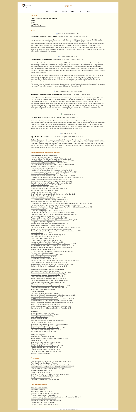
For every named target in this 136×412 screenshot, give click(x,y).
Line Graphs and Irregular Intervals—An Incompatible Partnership (51, 227)
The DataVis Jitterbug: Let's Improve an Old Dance (46, 161)
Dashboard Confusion (37, 353)
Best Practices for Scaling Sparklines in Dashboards (47, 194)
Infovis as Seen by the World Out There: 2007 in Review (48, 246)
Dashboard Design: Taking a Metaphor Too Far (45, 328)
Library (73, 11)
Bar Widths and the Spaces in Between (43, 166)
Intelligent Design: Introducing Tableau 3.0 (44, 255)
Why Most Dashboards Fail (39, 388)
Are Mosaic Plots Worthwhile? (40, 185)
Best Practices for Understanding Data (43, 302)
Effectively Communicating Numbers (42, 380)
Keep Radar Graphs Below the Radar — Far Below (46, 324)
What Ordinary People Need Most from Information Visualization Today (52, 231)
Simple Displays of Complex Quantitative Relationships (48, 273)
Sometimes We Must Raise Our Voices (43, 225)
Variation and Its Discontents (40, 187)
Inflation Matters (36, 236)
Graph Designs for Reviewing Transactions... (44, 276)
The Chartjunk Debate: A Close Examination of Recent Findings (50, 205)
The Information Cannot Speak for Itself (43, 351)
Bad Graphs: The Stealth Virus (40, 331)
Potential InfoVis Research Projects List (43, 395)
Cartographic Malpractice (38, 222)
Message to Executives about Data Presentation (46, 400)
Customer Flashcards (37, 287)
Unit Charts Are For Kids (38, 209)
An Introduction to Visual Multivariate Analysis (45, 282)
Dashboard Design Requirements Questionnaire (45, 393)
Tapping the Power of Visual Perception (43, 347)
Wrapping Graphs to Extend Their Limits (43, 188)
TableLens (34, 284)
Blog (80, 11)
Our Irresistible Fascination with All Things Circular (46, 212)
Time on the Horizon (37, 233)
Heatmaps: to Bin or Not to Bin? (40, 157)
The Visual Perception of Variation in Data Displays (46, 164)
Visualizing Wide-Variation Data (40, 170)
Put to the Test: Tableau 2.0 (39, 336)
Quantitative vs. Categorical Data (41, 326)
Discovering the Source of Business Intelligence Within (48, 308)
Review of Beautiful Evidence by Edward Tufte (45, 278)
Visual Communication (38, 372)
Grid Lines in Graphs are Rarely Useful (43, 329)
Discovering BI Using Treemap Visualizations (45, 295)
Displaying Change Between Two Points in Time (45, 183)
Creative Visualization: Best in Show (42, 315)
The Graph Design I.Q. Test (39, 253)
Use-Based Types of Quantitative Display (43, 199)
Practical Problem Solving (39, 404)
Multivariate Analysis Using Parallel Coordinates (45, 275)
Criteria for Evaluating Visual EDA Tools (43, 198)
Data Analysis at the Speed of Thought (43, 342)
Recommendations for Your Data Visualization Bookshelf (48, 300)
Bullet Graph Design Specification (41, 391)
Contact (88, 11)
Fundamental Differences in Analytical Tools (44, 218)
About (55, 11)
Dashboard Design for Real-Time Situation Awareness (47, 365)
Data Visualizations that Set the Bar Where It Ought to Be (48, 264)
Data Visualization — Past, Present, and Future (45, 368)
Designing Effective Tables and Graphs (43, 402)
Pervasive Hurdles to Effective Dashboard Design (46, 262)
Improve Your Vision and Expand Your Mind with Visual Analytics (51, 367)
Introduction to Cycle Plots (39, 242)
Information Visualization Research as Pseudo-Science (48, 172)
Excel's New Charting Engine (40, 289)
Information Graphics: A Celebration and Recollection (47, 260)
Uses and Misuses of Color (39, 313)
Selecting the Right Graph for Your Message (44, 346)
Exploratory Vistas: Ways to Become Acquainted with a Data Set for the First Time (56, 203)
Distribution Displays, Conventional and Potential (46, 181)
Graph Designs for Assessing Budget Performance (46, 280)
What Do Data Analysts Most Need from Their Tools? (47, 175)
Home (47, 11)
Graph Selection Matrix (38, 389)
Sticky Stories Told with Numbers (41, 258)
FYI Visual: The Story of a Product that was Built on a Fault (49, 251)
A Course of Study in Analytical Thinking (43, 174)
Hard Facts (34, 291)
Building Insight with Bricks (39, 190)
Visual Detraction (36, 340)
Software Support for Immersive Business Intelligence (47, 286)
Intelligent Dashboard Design (39, 317)
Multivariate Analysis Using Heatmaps (42, 271)
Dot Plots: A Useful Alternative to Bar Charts (44, 299)
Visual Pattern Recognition (39, 370)
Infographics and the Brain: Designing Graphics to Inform (48, 397)
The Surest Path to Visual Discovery (42, 293)
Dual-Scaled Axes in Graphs (39, 238)
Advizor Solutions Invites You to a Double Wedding (46, 338)
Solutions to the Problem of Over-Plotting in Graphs (46, 229)
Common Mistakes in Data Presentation (43, 349)
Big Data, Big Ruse (37, 196)
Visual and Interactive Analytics (40, 378)
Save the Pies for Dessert (39, 249)
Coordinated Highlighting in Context (41, 211)
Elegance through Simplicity (39, 344)
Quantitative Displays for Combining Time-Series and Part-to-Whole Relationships (56, 207)
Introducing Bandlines (37, 192)
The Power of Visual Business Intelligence (44, 297)
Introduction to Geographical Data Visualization (45, 223)
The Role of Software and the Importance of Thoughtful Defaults (50, 244)
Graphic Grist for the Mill (38, 322)
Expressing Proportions (38, 168)
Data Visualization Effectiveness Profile (43, 163)
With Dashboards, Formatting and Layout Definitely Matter (49, 361)
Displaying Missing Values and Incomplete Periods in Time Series (51, 177)
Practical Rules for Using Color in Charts (43, 240)
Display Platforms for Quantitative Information (45, 179)
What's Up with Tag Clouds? (39, 234)
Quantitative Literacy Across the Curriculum (44, 214)
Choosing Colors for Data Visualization (43, 306)
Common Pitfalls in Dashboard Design (42, 376)
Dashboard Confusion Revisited (40, 257)
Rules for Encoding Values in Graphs (42, 304)
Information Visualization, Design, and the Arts (45, 216)
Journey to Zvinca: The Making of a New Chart (45, 159)
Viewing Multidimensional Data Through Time (45, 320)
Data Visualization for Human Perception (43, 399)
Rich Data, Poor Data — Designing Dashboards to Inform (48, 374)
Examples (64, 11)
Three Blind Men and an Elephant (41, 363)
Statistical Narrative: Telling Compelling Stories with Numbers (50, 220)
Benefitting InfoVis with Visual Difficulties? (44, 201)
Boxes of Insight (36, 318)
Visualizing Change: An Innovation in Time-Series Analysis (49, 247)
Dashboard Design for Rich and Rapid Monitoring (46, 266)
